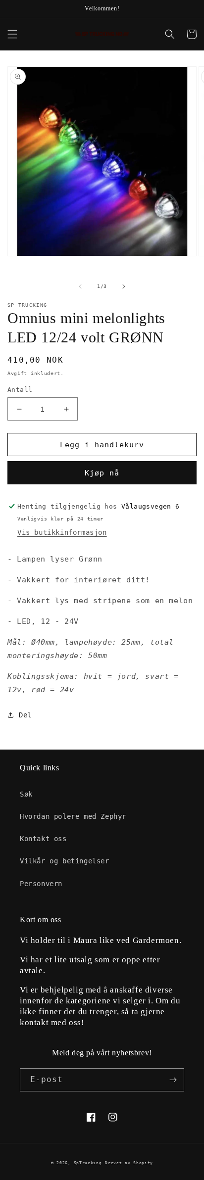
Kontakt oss (43, 839)
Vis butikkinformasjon (62, 532)
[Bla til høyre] (124, 286)
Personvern (41, 884)
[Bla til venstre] (80, 286)
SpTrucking (88, 1162)
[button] (12, 34)
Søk (26, 794)
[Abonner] (173, 1079)
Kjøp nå (102, 473)
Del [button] (25, 715)
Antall (19, 389)
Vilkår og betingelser (64, 861)
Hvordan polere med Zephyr (73, 816)
